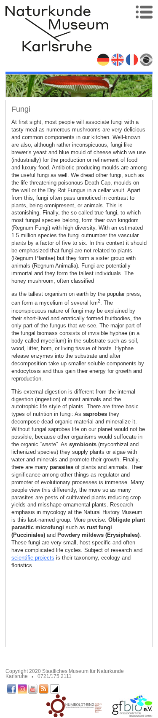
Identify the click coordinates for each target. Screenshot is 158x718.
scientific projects (32, 558)
